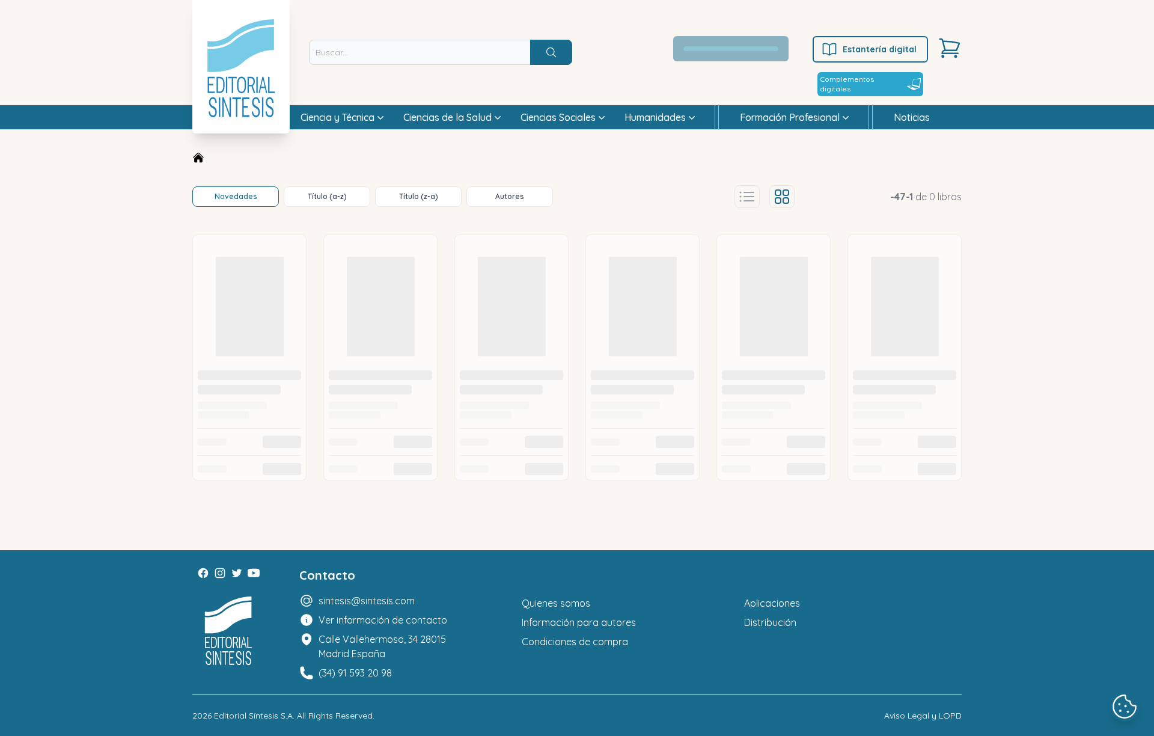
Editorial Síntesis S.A (253, 715)
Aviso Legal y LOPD (923, 715)
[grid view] (782, 196)
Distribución (770, 622)
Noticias (912, 117)
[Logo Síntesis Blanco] (228, 631)
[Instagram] (220, 573)
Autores (509, 196)
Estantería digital (880, 49)
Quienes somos (556, 603)
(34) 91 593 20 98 (355, 673)
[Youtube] (254, 573)
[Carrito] (950, 48)
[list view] (747, 196)
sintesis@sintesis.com (367, 601)
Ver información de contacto (383, 620)
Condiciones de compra (575, 642)
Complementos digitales (847, 84)
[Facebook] (203, 573)
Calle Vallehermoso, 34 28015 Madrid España (382, 646)
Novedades (236, 196)
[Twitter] (237, 573)
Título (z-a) (418, 196)
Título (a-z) (327, 196)
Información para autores (579, 622)
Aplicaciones (772, 603)
